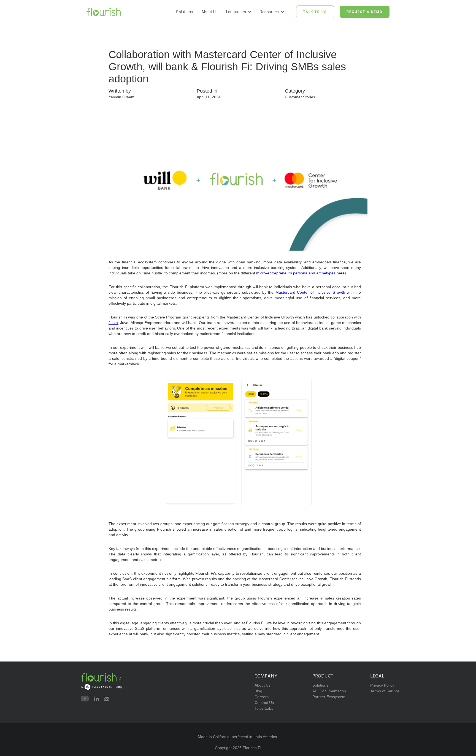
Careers (262, 697)
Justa (113, 322)
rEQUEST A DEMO (365, 12)
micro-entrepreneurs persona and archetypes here (300, 273)
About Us (209, 12)
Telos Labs (264, 708)
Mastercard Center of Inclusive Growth (310, 292)
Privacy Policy (382, 685)
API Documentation (329, 691)
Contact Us (264, 702)
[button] (238, 12)
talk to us (315, 12)
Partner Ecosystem (328, 697)
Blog (258, 691)
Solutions (184, 12)
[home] (103, 12)
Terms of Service (384, 691)
